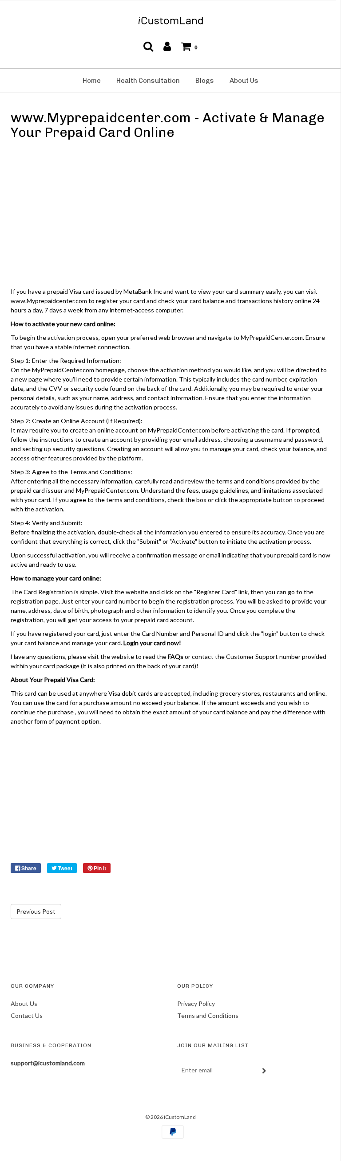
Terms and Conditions (207, 1015)
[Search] (148, 46)
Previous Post (36, 911)
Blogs (204, 81)
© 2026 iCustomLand (170, 1117)
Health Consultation (148, 81)
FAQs (175, 656)
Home (92, 81)
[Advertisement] (170, 215)
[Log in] (167, 46)
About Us (244, 81)
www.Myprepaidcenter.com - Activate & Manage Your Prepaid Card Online (168, 125)
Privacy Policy (196, 1003)
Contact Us (27, 1015)
